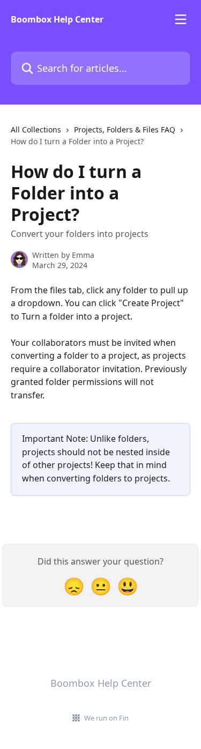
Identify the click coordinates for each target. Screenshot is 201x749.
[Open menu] (180, 19)
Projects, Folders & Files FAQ (124, 129)
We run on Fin (106, 718)
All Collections (36, 129)
